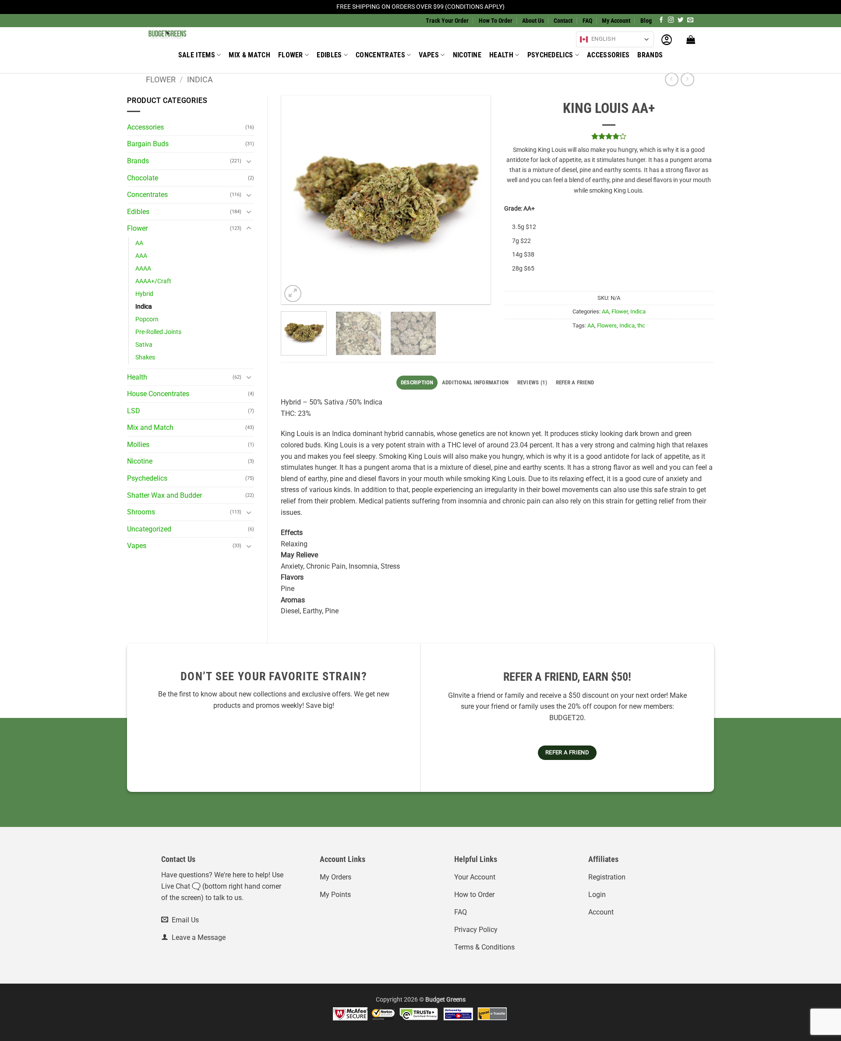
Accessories (608, 55)
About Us (533, 20)
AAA (141, 256)
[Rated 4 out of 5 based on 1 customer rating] (609, 136)
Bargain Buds (148, 144)
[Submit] (504, 36)
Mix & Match (249, 55)
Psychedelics (550, 55)
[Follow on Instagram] (671, 20)
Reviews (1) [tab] (532, 382)
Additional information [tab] (475, 382)
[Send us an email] (690, 20)
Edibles (329, 55)
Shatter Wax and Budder (164, 495)
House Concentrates (158, 394)
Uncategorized (149, 529)
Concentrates (380, 55)
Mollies (138, 444)
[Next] (475, 200)
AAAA (143, 268)
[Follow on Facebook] (661, 20)
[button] (666, 39)
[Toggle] (249, 161)
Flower (290, 55)
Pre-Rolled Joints (158, 332)
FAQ (587, 20)
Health (501, 55)
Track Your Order (447, 20)
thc (641, 325)
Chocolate (142, 178)
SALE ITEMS (196, 55)
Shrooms (141, 512)
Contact (563, 20)
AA (139, 243)
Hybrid (144, 294)
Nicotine (467, 55)
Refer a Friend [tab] (575, 382)
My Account (616, 20)
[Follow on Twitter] (681, 20)
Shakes (145, 357)
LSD (133, 411)
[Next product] (671, 79)
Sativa (143, 344)
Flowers (607, 325)
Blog (646, 20)
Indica (200, 79)
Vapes (429, 55)
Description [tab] (417, 382)
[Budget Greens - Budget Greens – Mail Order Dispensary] (189, 33)
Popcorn (147, 319)
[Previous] (296, 200)
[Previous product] (687, 79)
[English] (584, 39)
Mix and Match (150, 427)
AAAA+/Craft (153, 281)
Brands (650, 55)
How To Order (495, 20)
